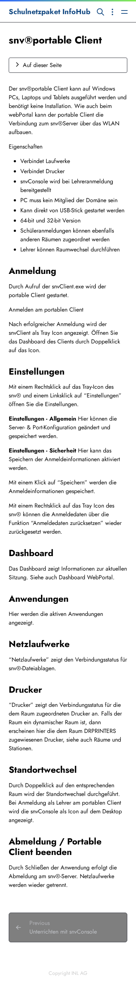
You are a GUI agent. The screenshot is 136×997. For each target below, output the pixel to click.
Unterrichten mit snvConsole (63, 931)
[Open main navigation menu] (124, 12)
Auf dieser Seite (42, 65)
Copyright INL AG (68, 973)
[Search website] (100, 12)
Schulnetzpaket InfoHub (49, 12)
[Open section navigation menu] (112, 11)
